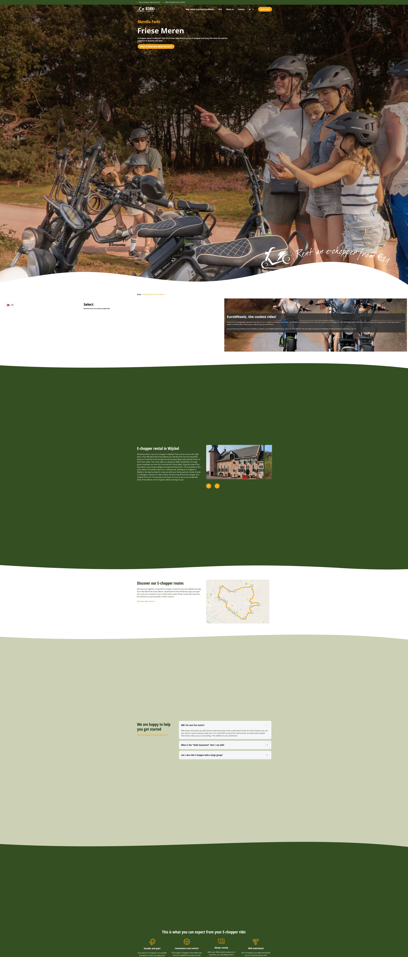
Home (139, 294)
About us (230, 9)
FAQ (220, 9)
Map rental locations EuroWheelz (200, 9)
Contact (241, 9)
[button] (208, 485)
